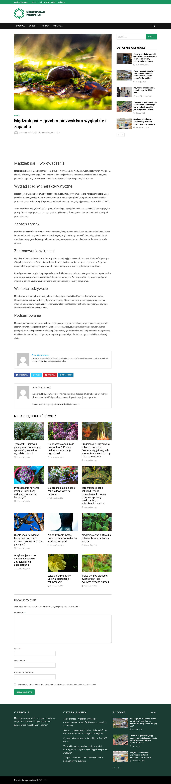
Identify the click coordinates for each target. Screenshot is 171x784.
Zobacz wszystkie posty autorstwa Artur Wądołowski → (56, 404)
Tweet (38, 375)
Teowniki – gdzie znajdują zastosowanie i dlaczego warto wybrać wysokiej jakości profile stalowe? (145, 106)
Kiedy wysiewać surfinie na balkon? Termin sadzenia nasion (96, 538)
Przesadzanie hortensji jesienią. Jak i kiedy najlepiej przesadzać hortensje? (26, 492)
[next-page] (123, 134)
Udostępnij (23, 375)
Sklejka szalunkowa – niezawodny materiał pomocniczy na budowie (144, 121)
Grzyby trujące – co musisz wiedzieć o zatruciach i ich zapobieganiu (25, 560)
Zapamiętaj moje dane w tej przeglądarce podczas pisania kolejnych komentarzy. (57, 684)
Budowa (20, 25)
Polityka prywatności (47, 2)
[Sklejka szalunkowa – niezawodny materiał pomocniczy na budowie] (124, 119)
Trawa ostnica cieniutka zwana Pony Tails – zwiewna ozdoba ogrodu (95, 578)
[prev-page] (118, 134)
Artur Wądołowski (30, 132)
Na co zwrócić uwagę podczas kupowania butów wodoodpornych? (62, 538)
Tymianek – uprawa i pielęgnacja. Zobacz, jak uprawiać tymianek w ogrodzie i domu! (27, 448)
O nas (34, 2)
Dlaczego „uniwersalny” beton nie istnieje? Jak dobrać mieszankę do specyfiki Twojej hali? (143, 74)
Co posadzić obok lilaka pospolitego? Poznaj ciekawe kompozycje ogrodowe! (61, 448)
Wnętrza (57, 25)
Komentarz (20, 612)
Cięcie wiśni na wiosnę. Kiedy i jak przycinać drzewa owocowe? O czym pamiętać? (29, 539)
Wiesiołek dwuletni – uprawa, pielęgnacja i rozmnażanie (59, 578)
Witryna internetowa (24, 672)
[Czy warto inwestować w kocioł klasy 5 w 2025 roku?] (124, 88)
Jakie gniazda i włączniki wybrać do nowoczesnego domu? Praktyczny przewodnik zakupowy (145, 57)
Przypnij (51, 375)
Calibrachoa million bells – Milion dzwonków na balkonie (62, 491)
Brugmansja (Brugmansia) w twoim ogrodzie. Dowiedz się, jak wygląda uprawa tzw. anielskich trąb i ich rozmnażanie (96, 450)
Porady (45, 25)
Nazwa (18, 649)
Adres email (20, 660)
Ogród (32, 25)
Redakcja (61, 2)
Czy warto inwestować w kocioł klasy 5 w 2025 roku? (144, 90)
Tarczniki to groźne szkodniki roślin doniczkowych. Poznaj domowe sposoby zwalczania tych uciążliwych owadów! (94, 495)
